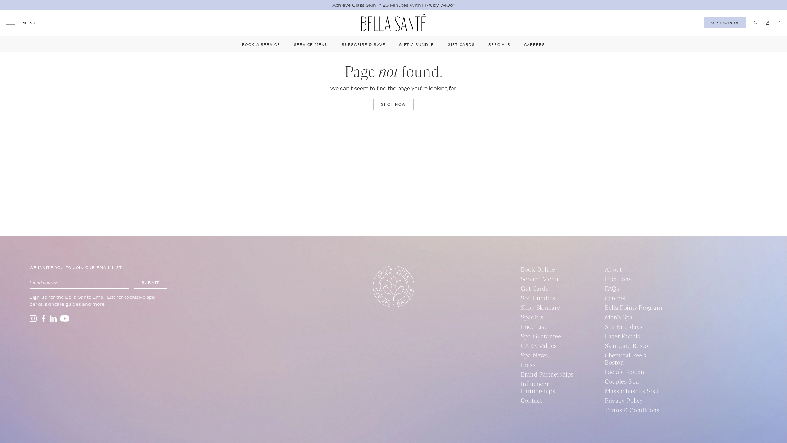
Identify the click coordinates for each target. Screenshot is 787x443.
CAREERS (534, 45)
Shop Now (393, 104)
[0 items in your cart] (779, 23)
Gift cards (725, 23)
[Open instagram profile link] (33, 318)
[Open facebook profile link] (43, 318)
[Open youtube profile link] (64, 318)
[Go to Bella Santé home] (393, 22)
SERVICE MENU (311, 45)
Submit (151, 283)
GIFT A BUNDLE (416, 45)
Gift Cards (461, 45)
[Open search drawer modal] (756, 23)
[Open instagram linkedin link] (53, 318)
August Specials (437, 5)
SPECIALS (499, 45)
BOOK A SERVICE (261, 45)
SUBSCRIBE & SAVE (364, 45)
